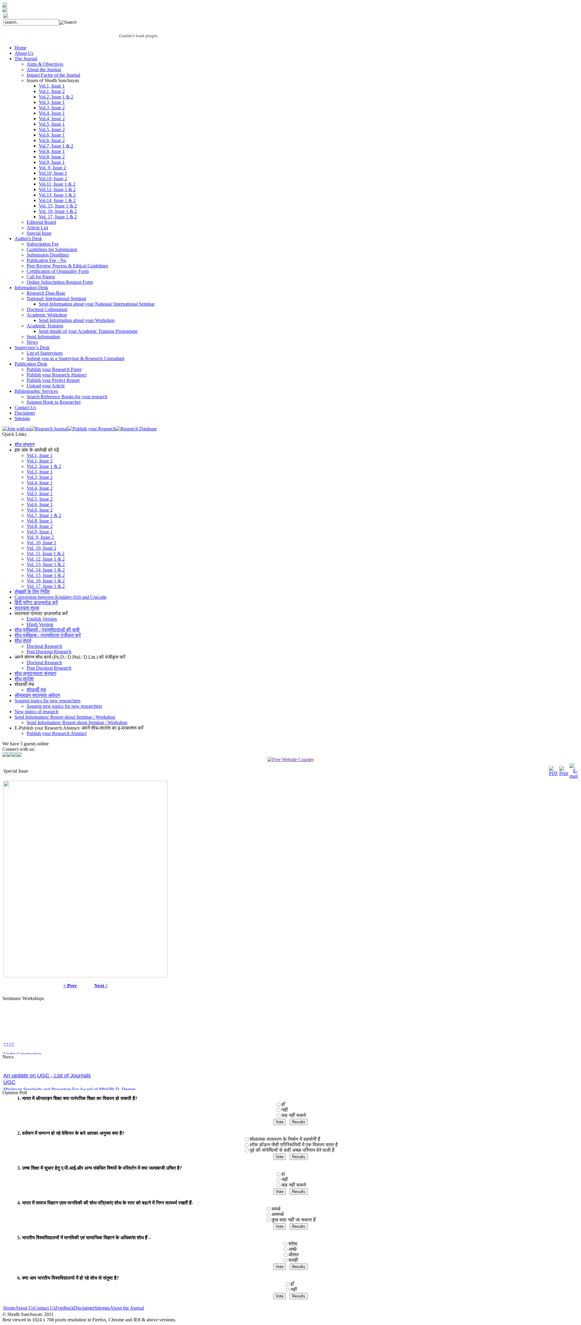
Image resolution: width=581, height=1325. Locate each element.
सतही (293, 1260)
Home (9, 1307)
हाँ (283, 1104)
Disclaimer (84, 1307)
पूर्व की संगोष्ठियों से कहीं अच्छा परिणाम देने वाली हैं (292, 1150)
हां (283, 1174)
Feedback (64, 1307)
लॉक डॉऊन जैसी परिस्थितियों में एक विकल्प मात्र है (294, 1144)
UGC (9, 1072)
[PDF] (553, 773)
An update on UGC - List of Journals (47, 1066)
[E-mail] (574, 776)
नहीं (284, 1109)
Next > (101, 985)
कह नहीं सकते (293, 1115)
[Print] (563, 773)
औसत (293, 1254)
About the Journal (127, 1307)
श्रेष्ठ (292, 1243)
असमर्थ (277, 1214)
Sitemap (102, 1307)
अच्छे (292, 1249)
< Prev (70, 985)
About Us (24, 1307)
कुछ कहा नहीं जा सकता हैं (293, 1219)
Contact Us (44, 1307)
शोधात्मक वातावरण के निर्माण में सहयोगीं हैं (285, 1139)
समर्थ (276, 1208)
